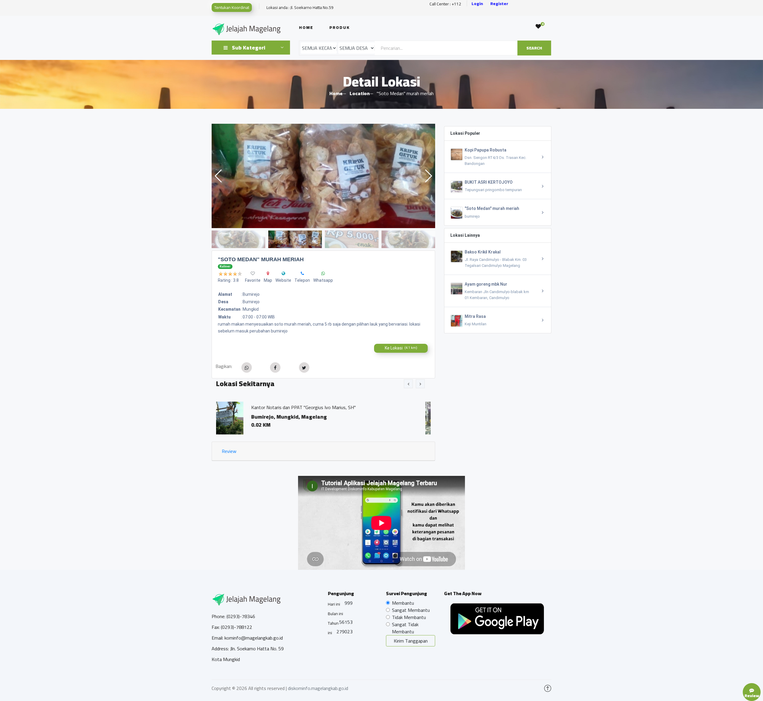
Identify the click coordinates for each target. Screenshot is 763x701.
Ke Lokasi (401, 348)
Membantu (403, 602)
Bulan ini (335, 614)
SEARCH (534, 48)
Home (306, 27)
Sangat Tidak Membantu (405, 628)
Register (499, 4)
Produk (339, 27)
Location (360, 93)
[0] (538, 26)
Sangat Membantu (411, 610)
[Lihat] (298, 176)
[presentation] (408, 383)
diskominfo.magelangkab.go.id (318, 688)
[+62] (302, 273)
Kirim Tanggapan (411, 640)
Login (477, 4)
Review (229, 451)
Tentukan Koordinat (231, 7)
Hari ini (334, 604)
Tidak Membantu (409, 617)
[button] (428, 175)
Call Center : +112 (445, 4)
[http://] (283, 273)
